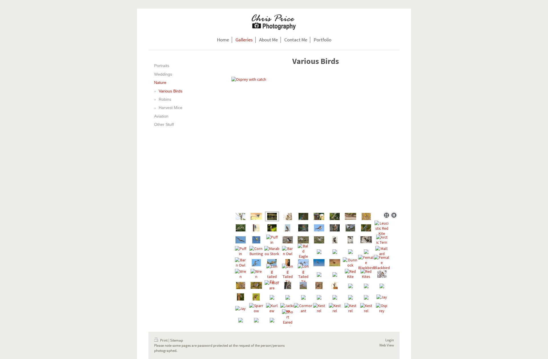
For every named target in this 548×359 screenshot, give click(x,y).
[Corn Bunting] (256, 251)
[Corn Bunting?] (366, 216)
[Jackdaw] (287, 308)
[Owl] (335, 227)
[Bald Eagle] (303, 251)
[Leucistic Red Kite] (381, 228)
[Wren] (240, 274)
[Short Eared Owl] (287, 319)
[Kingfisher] (303, 216)
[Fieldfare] (287, 216)
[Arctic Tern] (382, 240)
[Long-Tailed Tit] (256, 227)
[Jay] (381, 297)
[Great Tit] (256, 216)
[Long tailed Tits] (303, 262)
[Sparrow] (335, 216)
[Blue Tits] (240, 227)
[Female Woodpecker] (287, 262)
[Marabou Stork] (271, 251)
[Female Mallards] (350, 216)
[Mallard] (381, 251)
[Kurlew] (272, 308)
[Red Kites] (366, 274)
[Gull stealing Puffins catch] (350, 227)
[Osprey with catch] (315, 143)
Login (389, 340)
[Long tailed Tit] (272, 274)
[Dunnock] (350, 262)
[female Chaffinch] (303, 285)
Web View (386, 345)
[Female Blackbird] (366, 262)
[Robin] (303, 227)
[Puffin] (272, 240)
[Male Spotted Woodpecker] (240, 216)
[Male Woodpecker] (319, 216)
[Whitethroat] (272, 262)
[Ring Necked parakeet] (256, 239)
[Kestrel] (287, 227)
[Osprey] (382, 308)
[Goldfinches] (256, 262)
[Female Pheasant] (272, 227)
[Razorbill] (350, 239)
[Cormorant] (334, 239)
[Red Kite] (240, 239)
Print (163, 340)
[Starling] (319, 285)
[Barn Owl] (287, 251)
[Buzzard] (319, 262)
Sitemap (176, 340)
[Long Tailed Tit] (319, 227)
